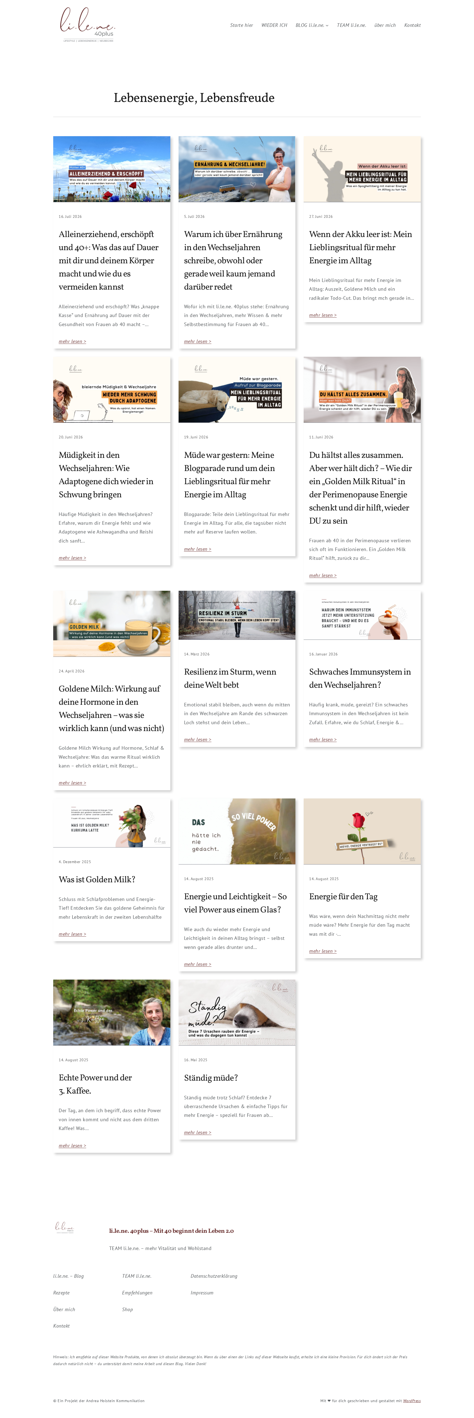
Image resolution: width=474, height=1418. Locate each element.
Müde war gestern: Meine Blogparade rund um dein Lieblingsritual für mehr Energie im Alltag (229, 475)
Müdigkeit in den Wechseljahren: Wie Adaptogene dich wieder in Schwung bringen (106, 475)
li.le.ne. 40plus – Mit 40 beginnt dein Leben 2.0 (171, 1231)
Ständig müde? (211, 1078)
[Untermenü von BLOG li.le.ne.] (327, 25)
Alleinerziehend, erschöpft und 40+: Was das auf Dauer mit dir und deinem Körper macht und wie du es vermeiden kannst (108, 261)
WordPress (412, 1400)
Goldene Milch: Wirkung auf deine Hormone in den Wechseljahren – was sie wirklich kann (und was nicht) (111, 709)
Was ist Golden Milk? (97, 880)
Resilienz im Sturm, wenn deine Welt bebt (230, 679)
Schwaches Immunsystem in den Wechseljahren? (360, 679)
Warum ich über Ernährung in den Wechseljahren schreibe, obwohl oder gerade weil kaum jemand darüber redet (233, 261)
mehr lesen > (72, 341)
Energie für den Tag (343, 897)
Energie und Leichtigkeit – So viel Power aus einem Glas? (235, 903)
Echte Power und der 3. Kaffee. (95, 1084)
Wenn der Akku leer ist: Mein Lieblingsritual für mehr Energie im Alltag (360, 248)
